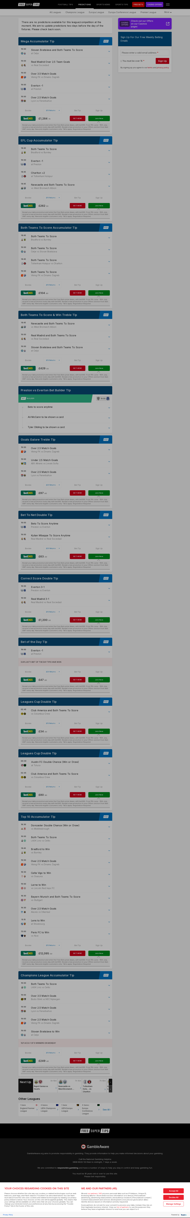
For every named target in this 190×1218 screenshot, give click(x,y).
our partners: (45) (95, 1193)
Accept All (173, 1191)
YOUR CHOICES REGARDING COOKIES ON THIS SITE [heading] (36, 1188)
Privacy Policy (8, 1215)
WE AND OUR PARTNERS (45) (99, 1188)
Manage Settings (173, 1204)
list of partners (123, 1207)
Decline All (173, 1197)
